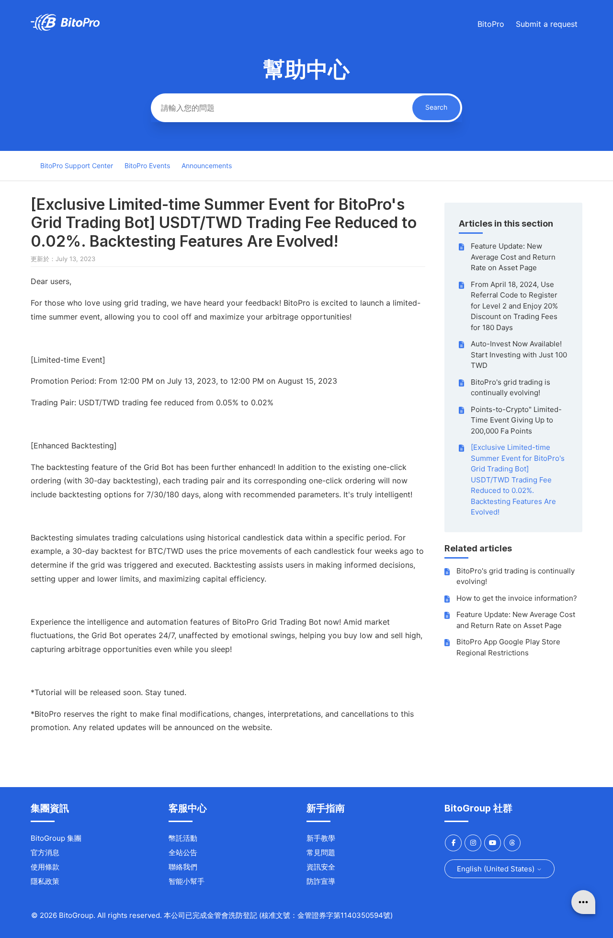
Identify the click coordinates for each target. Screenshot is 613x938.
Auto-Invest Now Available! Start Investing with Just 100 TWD (519, 354)
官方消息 (45, 852)
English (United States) (496, 868)
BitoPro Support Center (76, 165)
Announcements (207, 165)
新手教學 (320, 838)
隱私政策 (45, 881)
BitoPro (490, 24)
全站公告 (183, 852)
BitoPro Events (147, 165)
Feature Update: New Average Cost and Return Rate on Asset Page (513, 256)
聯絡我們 (183, 866)
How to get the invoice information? (516, 598)
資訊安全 (320, 866)
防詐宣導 (320, 881)
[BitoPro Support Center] (65, 28)
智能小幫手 (186, 881)
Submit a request (547, 24)
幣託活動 (183, 838)
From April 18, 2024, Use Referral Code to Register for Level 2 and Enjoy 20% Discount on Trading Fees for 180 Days (514, 306)
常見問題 (320, 852)
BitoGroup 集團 (56, 838)
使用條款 (45, 866)
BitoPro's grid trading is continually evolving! (510, 387)
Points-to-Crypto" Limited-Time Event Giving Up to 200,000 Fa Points (516, 420)
